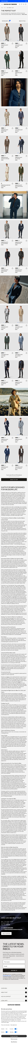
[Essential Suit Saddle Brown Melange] (7, 144)
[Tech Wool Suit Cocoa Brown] (21, 454)
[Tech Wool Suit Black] (21, 32)
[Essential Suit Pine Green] (7, 60)
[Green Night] (15, 43)
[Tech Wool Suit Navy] (21, 117)
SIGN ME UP (14, 970)
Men (4, 7)
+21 (5, 43)
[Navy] (17, 43)
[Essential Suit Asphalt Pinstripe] (21, 257)
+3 (18, 43)
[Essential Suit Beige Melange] (7, 117)
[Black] (2, 43)
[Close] (26, 1)
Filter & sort (6, 20)
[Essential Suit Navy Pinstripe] (7, 426)
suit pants (3, 667)
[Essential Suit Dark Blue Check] (21, 229)
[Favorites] (21, 4)
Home (2, 7)
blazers (8, 676)
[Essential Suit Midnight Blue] (7, 369)
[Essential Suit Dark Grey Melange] (7, 229)
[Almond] (1, 43)
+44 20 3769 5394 (8, 928)
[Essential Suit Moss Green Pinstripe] (21, 172)
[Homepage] (10, 4)
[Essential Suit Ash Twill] (21, 426)
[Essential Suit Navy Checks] (7, 454)
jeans (19, 681)
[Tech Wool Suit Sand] (21, 314)
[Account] (23, 4)
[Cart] (25, 4)
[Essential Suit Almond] (7, 32)
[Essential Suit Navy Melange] (21, 144)
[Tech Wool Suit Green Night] (7, 342)
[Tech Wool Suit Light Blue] (21, 342)
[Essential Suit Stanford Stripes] (7, 257)
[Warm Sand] (1, 183)
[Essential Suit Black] (21, 60)
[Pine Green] (3, 43)
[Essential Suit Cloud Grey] (7, 314)
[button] (12, 43)
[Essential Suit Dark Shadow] (21, 369)
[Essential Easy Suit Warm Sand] (7, 172)
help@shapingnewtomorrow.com (13, 929)
